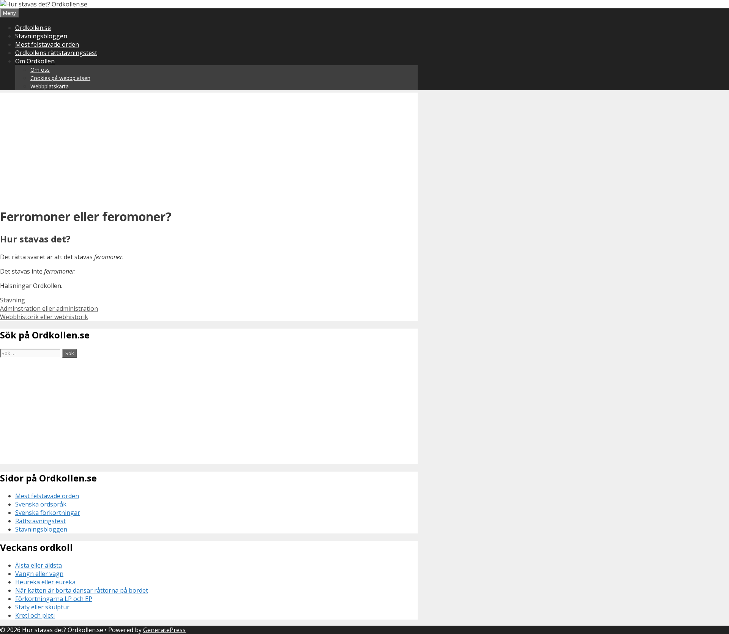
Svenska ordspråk (40, 504)
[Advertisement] (209, 146)
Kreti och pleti (35, 615)
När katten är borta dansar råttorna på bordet (81, 590)
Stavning (12, 300)
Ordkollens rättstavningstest (56, 53)
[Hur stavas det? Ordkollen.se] (43, 4)
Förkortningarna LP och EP (53, 599)
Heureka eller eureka (45, 582)
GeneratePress (164, 630)
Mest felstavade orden (47, 44)
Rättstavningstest (40, 521)
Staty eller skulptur (42, 607)
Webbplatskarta (49, 86)
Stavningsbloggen (41, 36)
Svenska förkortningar (47, 512)
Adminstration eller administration (49, 308)
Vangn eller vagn (39, 573)
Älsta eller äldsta (38, 565)
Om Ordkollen (35, 61)
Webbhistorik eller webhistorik (44, 317)
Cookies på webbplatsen (60, 78)
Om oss (40, 69)
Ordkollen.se (33, 28)
